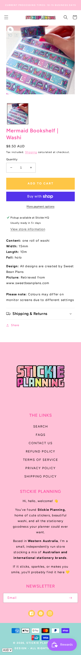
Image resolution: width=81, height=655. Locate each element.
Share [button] (15, 325)
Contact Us (41, 443)
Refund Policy (40, 451)
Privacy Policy (40, 468)
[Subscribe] (70, 598)
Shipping (31, 152)
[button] (6, 17)
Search (40, 426)
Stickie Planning (41, 642)
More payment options (40, 206)
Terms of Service (40, 460)
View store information (27, 229)
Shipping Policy (40, 476)
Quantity (11, 159)
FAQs (40, 435)
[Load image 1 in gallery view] (17, 113)
